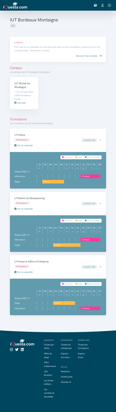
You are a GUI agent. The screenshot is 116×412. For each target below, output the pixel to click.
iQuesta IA (66, 382)
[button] (95, 5)
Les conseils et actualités (49, 393)
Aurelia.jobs (66, 376)
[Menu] (109, 5)
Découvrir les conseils (87, 56)
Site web (21, 102)
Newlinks (65, 371)
